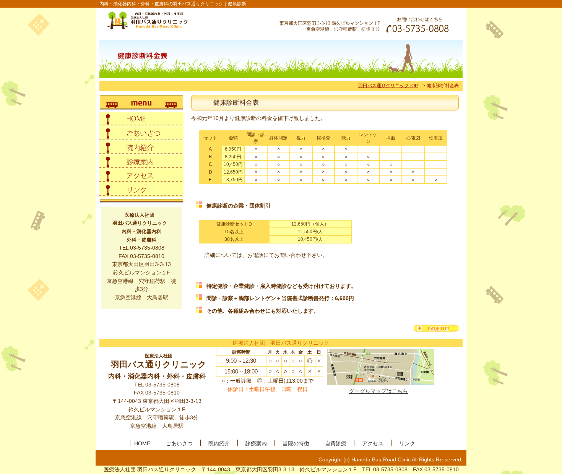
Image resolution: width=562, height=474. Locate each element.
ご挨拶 (141, 133)
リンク (141, 190)
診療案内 (141, 161)
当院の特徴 (296, 443)
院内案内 (141, 147)
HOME (142, 443)
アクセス (141, 176)
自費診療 (335, 443)
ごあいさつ (179, 443)
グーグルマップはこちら (378, 391)
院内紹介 (219, 443)
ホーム (141, 119)
